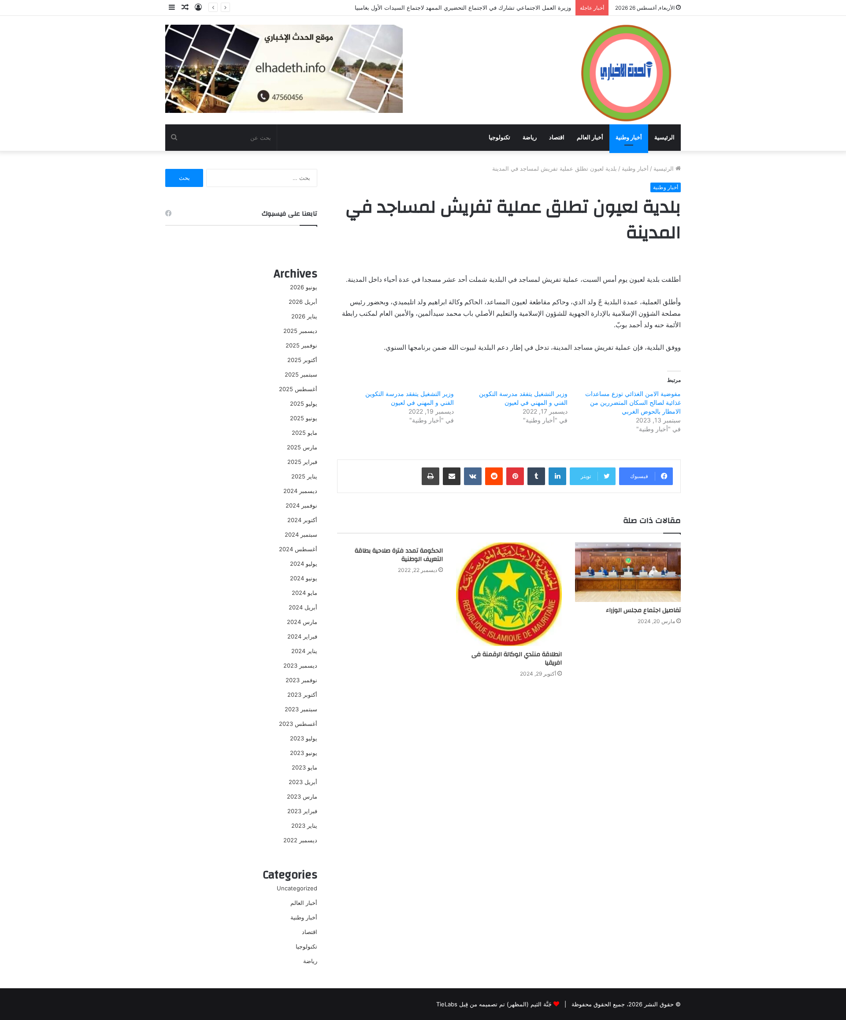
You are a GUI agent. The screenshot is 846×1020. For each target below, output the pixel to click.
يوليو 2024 (303, 563)
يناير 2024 (304, 650)
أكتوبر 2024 (302, 519)
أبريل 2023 (303, 781)
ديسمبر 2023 (300, 665)
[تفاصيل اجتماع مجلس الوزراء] (628, 572)
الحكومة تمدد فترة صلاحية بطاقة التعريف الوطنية (399, 555)
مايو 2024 (304, 592)
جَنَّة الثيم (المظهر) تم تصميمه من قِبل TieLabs (494, 1004)
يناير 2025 (304, 476)
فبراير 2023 (302, 811)
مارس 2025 (302, 447)
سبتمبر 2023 (301, 709)
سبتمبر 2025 (301, 374)
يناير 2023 (304, 825)
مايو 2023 (304, 767)
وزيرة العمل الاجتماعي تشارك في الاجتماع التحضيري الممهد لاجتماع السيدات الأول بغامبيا (463, 7)
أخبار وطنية (629, 137)
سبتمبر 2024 (301, 534)
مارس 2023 (302, 796)
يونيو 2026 (303, 287)
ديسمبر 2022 (300, 840)
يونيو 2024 (303, 578)
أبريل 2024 (303, 607)
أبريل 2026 (303, 301)
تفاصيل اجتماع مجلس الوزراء (643, 610)
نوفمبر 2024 (301, 505)
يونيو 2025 (303, 418)
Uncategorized (297, 888)
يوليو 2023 (303, 738)
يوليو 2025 (303, 403)
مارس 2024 (302, 621)
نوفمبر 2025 (301, 345)
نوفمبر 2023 (301, 680)
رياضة (530, 137)
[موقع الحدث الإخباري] (626, 70)
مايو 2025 (304, 432)
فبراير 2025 (302, 461)
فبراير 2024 (302, 636)
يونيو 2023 (303, 752)
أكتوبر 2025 (302, 359)
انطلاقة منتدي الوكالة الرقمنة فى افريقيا (516, 659)
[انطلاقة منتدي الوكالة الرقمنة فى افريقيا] (509, 594)
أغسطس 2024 (298, 549)
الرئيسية (664, 137)
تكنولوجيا (499, 137)
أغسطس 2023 (298, 723)
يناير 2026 (304, 316)
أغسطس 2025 (298, 388)
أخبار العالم (590, 137)
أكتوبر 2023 (302, 694)
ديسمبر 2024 (300, 490)
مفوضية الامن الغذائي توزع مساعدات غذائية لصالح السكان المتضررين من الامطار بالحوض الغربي (633, 402)
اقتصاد (556, 137)
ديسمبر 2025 (300, 330)
